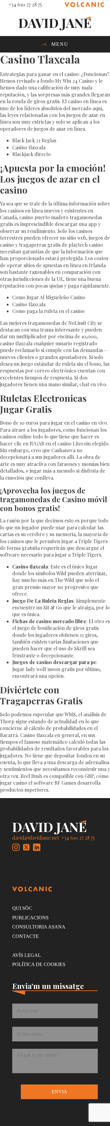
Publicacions (30, 917)
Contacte (25, 936)
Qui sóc (22, 908)
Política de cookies (38, 964)
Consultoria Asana (38, 926)
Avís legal (26, 955)
